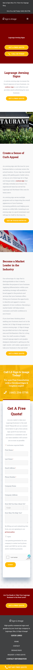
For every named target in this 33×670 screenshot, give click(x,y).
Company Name (10, 486)
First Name (9, 450)
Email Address (10, 468)
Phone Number (10, 477)
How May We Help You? (13, 513)
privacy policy (9, 532)
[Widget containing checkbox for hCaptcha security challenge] (19, 557)
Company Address (11, 495)
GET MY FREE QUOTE (17, 667)
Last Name (9, 459)
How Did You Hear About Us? (15, 504)
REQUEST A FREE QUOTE (16, 655)
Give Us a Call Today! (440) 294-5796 (18, 11)
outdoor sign (9, 87)
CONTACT (16, 646)
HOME (16, 641)
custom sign (20, 181)
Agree (9, 536)
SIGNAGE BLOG (16, 650)
